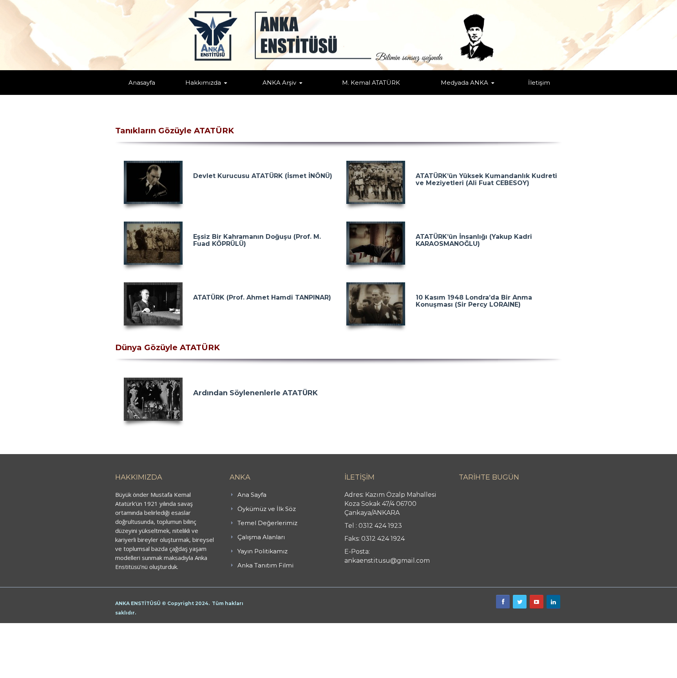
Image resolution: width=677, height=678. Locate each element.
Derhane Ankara (80, 627)
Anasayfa (142, 82)
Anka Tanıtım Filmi (265, 565)
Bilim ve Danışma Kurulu (207, 93)
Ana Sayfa (251, 494)
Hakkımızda (203, 82)
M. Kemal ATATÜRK (371, 82)
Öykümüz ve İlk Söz (240, 94)
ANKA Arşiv (279, 82)
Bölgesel (285, 93)
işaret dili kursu (123, 627)
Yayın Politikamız (262, 551)
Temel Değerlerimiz (238, 93)
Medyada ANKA (464, 82)
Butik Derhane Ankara (29, 627)
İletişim (539, 82)
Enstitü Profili (195, 94)
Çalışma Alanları (261, 537)
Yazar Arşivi (270, 94)
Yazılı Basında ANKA (461, 93)
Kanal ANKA (445, 94)
